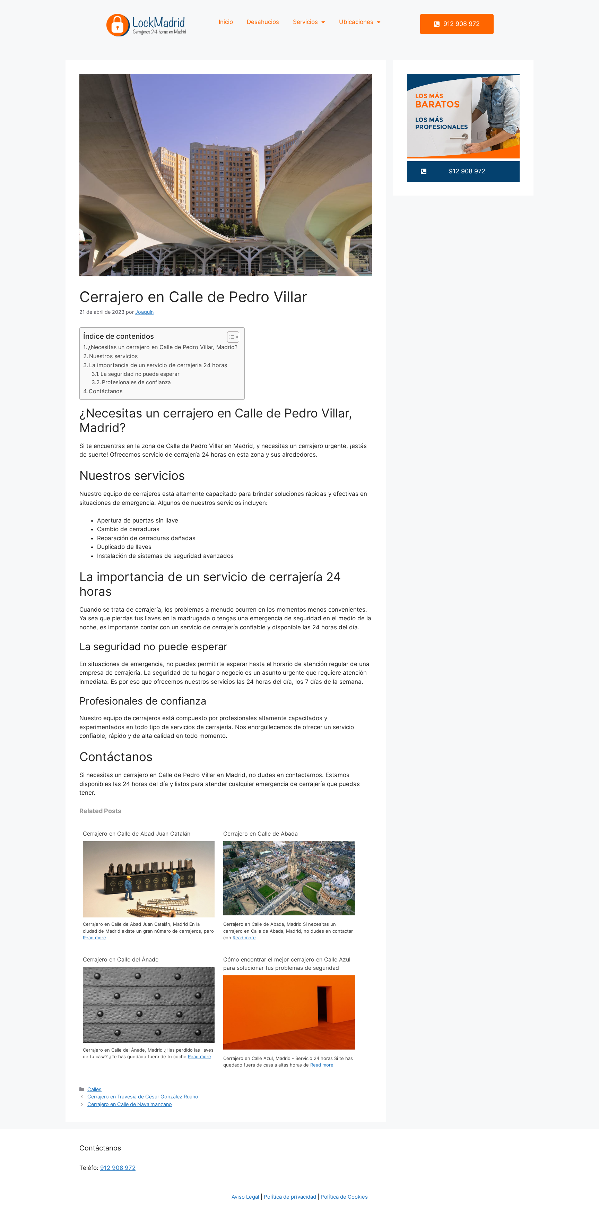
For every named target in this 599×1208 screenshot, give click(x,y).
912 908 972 (118, 1167)
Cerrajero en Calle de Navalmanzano (129, 1104)
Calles (94, 1089)
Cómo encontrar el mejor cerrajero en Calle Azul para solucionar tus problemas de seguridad (286, 963)
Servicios (305, 21)
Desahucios (263, 21)
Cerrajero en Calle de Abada (260, 833)
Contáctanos (105, 391)
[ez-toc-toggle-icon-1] (229, 337)
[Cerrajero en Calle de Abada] (289, 913)
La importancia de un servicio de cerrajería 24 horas (158, 365)
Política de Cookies (344, 1196)
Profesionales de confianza (136, 382)
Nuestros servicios (113, 356)
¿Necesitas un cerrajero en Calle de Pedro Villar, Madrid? (162, 347)
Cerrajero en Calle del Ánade (120, 959)
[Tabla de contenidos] (233, 337)
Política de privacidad (290, 1196)
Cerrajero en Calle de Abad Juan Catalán (136, 833)
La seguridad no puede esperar (140, 374)
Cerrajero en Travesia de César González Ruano (142, 1096)
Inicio (226, 21)
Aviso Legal (245, 1196)
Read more (94, 937)
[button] (457, 24)
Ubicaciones (356, 21)
